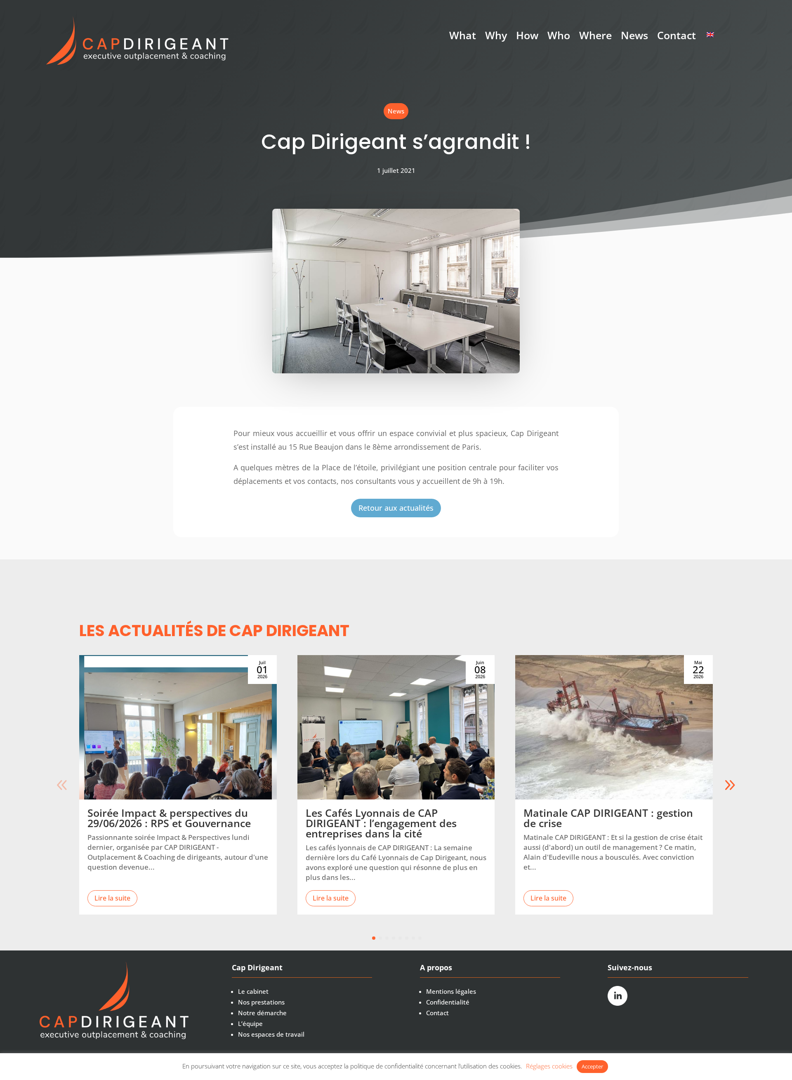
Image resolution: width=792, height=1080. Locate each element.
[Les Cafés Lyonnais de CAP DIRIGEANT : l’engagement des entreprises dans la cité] (396, 727)
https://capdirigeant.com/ (712, 34)
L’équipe (250, 1023)
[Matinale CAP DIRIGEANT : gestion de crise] (614, 727)
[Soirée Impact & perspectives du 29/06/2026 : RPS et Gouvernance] (178, 727)
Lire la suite (112, 898)
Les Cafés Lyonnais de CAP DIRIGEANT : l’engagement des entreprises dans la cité (381, 823)
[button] (729, 785)
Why (496, 36)
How (527, 36)
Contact (676, 36)
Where (595, 36)
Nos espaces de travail (271, 1034)
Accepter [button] (592, 1066)
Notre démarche (262, 1013)
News (634, 36)
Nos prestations (261, 1002)
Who (558, 36)
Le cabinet (253, 991)
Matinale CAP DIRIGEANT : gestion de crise (608, 818)
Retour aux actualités (396, 508)
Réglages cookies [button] (549, 1066)
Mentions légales (451, 991)
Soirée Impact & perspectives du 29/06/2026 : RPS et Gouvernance (169, 818)
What (462, 36)
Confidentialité (447, 1002)
